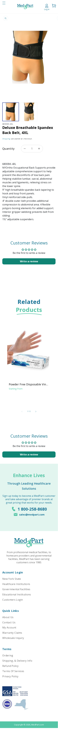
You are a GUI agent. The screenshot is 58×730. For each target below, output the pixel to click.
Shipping (6, 139)
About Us (8, 617)
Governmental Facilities (16, 589)
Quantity (8, 148)
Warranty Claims (12, 632)
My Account (9, 627)
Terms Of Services (13, 671)
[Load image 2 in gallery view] (29, 111)
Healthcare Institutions (16, 584)
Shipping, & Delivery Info (17, 660)
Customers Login (12, 599)
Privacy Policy (10, 676)
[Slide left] (22, 411)
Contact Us (8, 622)
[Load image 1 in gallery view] (10, 111)
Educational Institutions (16, 594)
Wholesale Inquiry (13, 638)
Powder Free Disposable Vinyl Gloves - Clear (28, 384)
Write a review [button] (29, 261)
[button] (3, 6)
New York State (11, 578)
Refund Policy (10, 666)
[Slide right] (36, 411)
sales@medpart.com (32, 514)
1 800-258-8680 (32, 509)
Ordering (7, 655)
